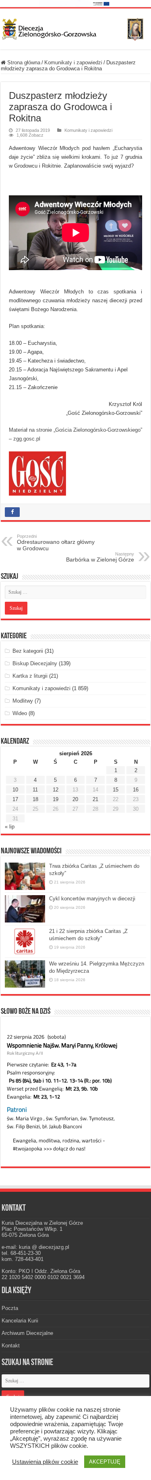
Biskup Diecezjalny (34, 663)
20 (75, 799)
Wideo (19, 713)
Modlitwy (22, 701)
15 (115, 790)
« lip (9, 827)
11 (35, 790)
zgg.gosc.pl (26, 439)
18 (35, 799)
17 (15, 799)
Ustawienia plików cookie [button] (45, 1462)
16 (136, 790)
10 (15, 790)
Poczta (10, 1308)
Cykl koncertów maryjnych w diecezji (92, 899)
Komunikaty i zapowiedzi (73, 62)
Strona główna (23, 62)
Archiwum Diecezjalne (27, 1333)
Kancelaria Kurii (20, 1321)
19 (55, 799)
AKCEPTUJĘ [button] (104, 1462)
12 (55, 790)
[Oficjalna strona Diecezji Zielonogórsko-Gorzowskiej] (75, 27)
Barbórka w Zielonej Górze (100, 557)
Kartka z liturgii (30, 676)
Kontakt (11, 1346)
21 (95, 799)
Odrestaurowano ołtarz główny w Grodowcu (56, 542)
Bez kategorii (27, 651)
